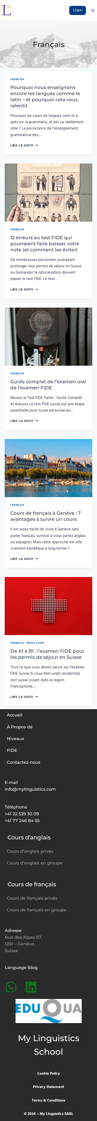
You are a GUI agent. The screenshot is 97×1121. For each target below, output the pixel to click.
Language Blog (21, 967)
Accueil (14, 715)
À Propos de (19, 727)
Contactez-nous (23, 762)
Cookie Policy (48, 1074)
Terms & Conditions (48, 1101)
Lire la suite (24, 145)
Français (17, 79)
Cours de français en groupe (36, 909)
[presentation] (48, 193)
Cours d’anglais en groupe (34, 863)
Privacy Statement (48, 1087)
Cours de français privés (32, 898)
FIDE (12, 750)
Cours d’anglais (29, 837)
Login (77, 10)
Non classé (35, 643)
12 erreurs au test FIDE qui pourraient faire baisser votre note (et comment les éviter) (44, 244)
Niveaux (15, 738)
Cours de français (32, 884)
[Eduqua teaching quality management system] (49, 1011)
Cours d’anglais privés (30, 851)
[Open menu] (92, 10)
